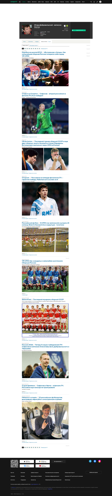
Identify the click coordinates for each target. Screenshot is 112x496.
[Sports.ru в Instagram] (99, 461)
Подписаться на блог (33, 89)
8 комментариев (25, 218)
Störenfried (26, 300)
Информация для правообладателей (53, 479)
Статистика (30, 41)
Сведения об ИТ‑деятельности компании (74, 476)
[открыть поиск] (91, 1)
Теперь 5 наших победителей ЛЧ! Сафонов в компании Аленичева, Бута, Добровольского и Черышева (45, 347)
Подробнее (50, 488)
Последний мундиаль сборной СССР (48, 300)
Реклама (23, 476)
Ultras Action (27, 141)
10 (35, 48)
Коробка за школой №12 (32, 52)
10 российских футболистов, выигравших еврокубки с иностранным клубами (42, 398)
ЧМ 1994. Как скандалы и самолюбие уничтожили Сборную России (42, 262)
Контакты (13, 479)
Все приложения (57, 461)
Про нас (12, 472)
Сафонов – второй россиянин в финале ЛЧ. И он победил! (44, 95)
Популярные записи (34, 45)
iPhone (63, 30)
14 (27, 48)
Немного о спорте (29, 398)
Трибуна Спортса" (34, 472)
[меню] (19, 1)
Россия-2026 (27, 345)
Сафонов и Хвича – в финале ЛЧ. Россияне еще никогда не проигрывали (43, 387)
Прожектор (33, 479)
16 (22, 48)
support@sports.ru (35, 484)
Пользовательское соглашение (52, 472)
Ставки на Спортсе (30, 94)
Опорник (25, 178)
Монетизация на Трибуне (36, 476)
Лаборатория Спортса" (70, 472)
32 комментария (25, 340)
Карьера (36, 41)
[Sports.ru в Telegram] (90, 461)
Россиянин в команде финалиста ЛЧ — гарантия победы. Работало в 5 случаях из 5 (42, 179)
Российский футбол (30, 223)
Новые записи (25, 45)
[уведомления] (94, 1)
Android (67, 30)
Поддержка (23, 479)
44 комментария (25, 173)
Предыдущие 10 (44, 48)
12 (31, 48)
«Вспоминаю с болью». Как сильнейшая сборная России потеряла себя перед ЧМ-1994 (44, 54)
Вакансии (23, 472)
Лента (24, 41)
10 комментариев (25, 442)
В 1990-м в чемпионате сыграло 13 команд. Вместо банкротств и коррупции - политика (45, 224)
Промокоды (67, 479)
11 (33, 48)
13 (29, 48)
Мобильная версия (94, 472)
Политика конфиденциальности (52, 476)
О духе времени (28, 386)
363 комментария (25, 89)
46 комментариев (25, 381)
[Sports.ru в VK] (95, 461)
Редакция (13, 476)
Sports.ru (14, 487)
